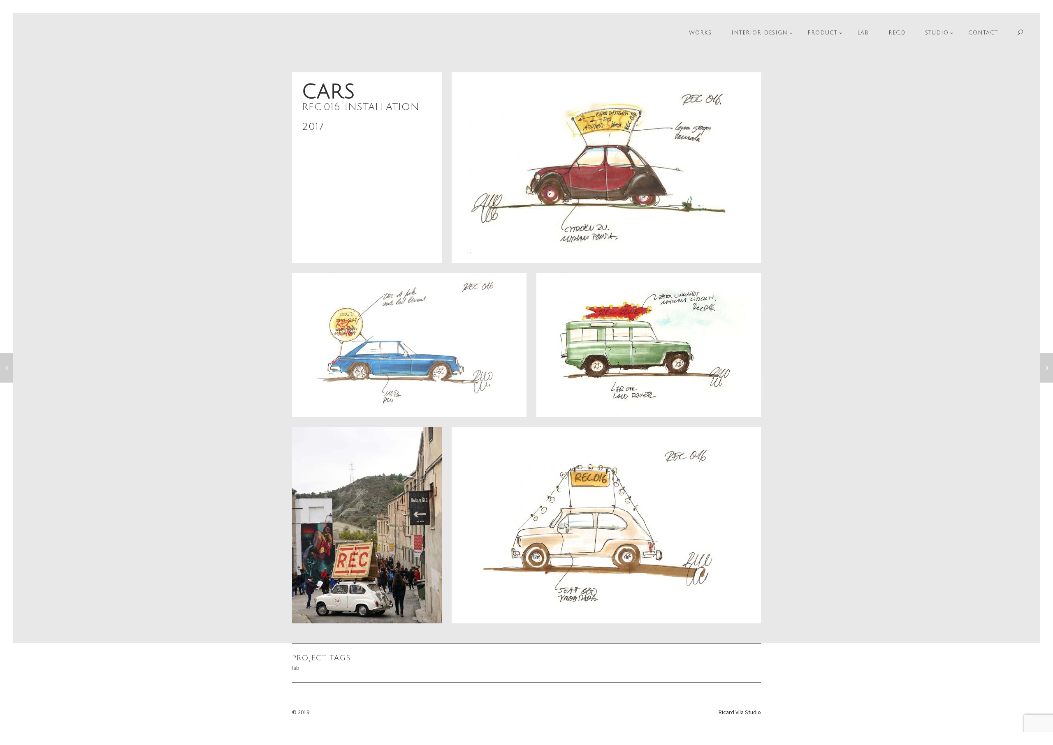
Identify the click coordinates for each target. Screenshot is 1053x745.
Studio (937, 33)
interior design (759, 33)
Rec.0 (896, 33)
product (822, 33)
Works (700, 33)
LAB (863, 33)
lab (295, 667)
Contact (983, 33)
